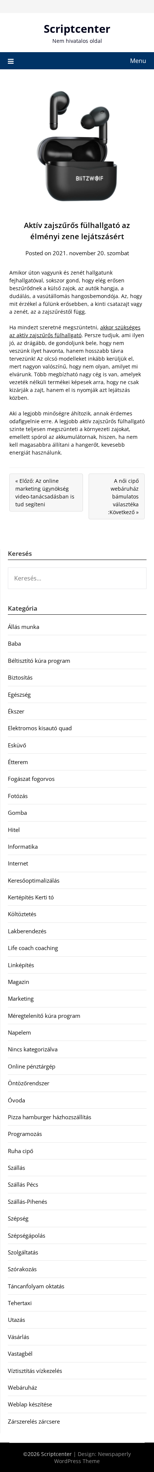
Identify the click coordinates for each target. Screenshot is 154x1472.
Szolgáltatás (23, 1252)
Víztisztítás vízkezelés (35, 1370)
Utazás (16, 1319)
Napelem (19, 1032)
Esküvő (17, 745)
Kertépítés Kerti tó (31, 897)
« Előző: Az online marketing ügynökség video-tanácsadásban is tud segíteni (44, 492)
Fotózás (18, 796)
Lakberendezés (27, 931)
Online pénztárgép (31, 1066)
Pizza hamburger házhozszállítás (49, 1117)
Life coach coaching (33, 948)
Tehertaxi (20, 1303)
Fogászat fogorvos (31, 778)
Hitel (14, 829)
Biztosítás (20, 677)
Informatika (23, 846)
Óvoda (16, 1100)
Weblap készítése (30, 1404)
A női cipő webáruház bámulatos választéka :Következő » (123, 496)
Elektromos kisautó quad (40, 728)
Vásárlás (18, 1336)
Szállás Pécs (23, 1184)
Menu (138, 61)
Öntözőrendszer (28, 1083)
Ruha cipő (20, 1151)
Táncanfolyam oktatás (36, 1286)
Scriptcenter (77, 28)
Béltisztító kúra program (39, 660)
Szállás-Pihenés (27, 1201)
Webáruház (22, 1387)
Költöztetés (22, 914)
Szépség (18, 1218)
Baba (14, 643)
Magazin (18, 981)
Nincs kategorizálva (33, 1049)
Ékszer (16, 711)
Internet (18, 863)
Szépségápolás (26, 1235)
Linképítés (21, 965)
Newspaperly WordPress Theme (92, 1457)
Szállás (16, 1167)
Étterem (18, 762)
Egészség (19, 694)
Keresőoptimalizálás (33, 880)
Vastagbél (20, 1353)
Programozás (25, 1133)
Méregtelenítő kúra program (44, 1015)
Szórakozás (22, 1269)
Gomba (17, 812)
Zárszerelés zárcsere (34, 1421)
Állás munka (23, 626)
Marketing (21, 998)
